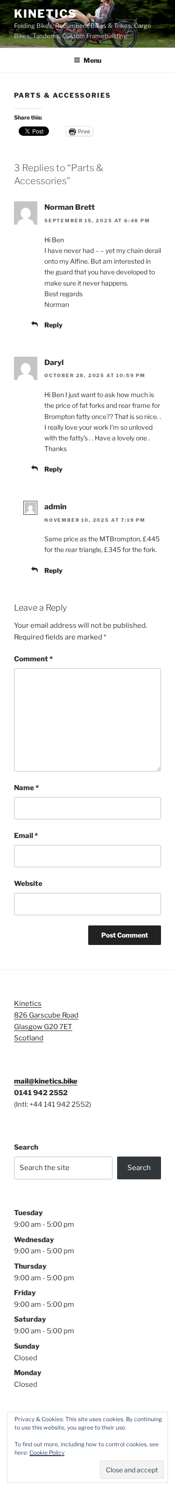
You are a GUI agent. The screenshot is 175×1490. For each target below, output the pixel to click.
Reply (53, 325)
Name (26, 788)
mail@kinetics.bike (45, 1081)
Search (26, 1147)
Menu (92, 60)
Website (28, 883)
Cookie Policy (46, 1452)
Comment (33, 659)
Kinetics (45, 13)
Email (26, 835)
